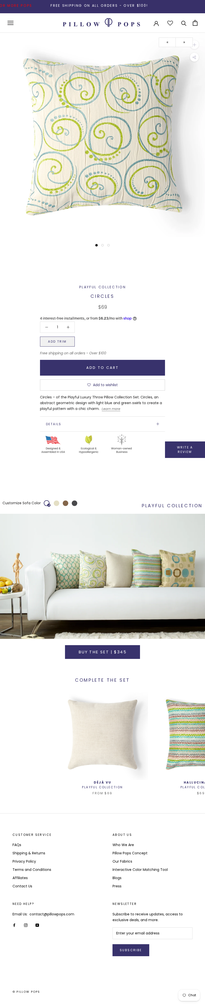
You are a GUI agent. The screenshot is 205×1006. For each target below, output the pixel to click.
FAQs (16, 844)
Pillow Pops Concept (130, 853)
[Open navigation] (11, 23)
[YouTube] (37, 925)
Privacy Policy (24, 861)
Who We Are (123, 844)
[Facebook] (14, 925)
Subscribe (131, 950)
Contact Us (22, 886)
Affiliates (20, 877)
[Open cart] (195, 23)
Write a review (185, 449)
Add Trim (57, 341)
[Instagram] (26, 925)
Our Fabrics (122, 861)
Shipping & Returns (28, 853)
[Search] (183, 23)
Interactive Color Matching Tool (140, 869)
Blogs (117, 877)
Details (54, 424)
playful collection (102, 287)
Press (117, 886)
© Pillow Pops (26, 992)
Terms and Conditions (31, 869)
